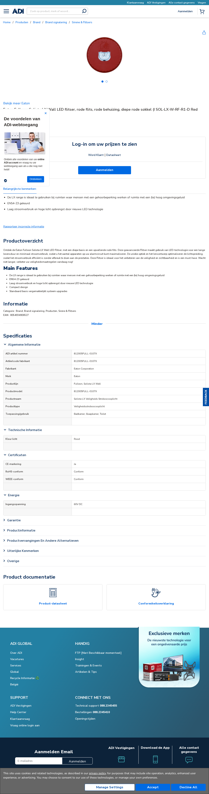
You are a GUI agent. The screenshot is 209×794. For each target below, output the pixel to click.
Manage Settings (109, 787)
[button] (206, 397)
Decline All (188, 787)
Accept (153, 787)
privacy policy (97, 773)
